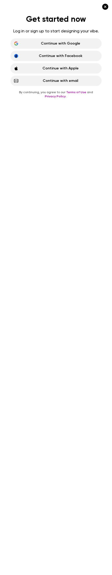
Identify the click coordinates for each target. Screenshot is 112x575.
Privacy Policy (55, 84)
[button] (56, 287)
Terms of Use (76, 80)
